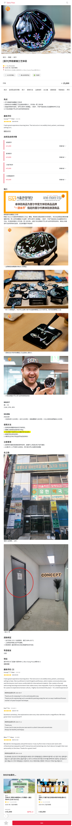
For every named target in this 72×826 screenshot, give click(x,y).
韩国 (9, 57)
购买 (41, 823)
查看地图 (6, 664)
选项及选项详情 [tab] (14, 90)
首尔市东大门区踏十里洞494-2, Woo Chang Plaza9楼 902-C (22, 70)
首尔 (15, 57)
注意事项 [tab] (38, 90)
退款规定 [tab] (53, 90)
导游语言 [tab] (61, 90)
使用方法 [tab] (30, 90)
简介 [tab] (23, 90)
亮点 (5, 90)
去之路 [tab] (46, 90)
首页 (4, 57)
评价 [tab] (68, 90)
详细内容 (61, 146)
